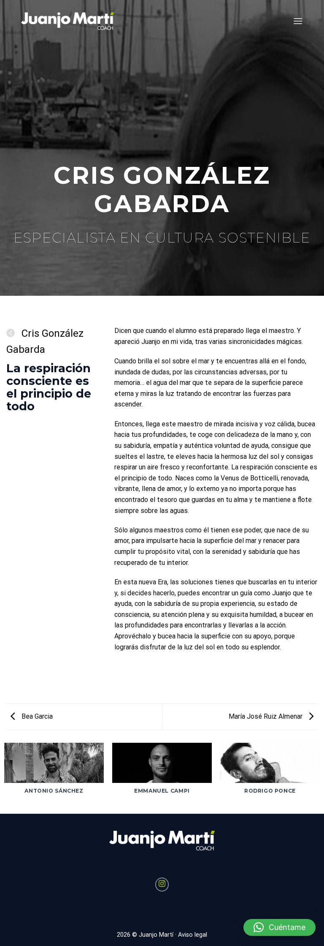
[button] (279, 927)
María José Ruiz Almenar (266, 716)
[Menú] (298, 21)
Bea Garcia (36, 716)
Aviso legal (192, 934)
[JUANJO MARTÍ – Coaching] (67, 21)
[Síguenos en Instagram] (162, 884)
